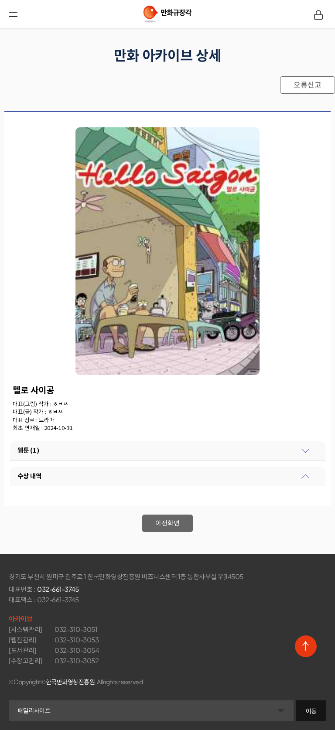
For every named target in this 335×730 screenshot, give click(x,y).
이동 (311, 711)
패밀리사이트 (33, 710)
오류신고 (307, 85)
